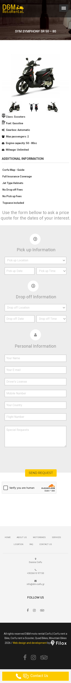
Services (56, 537)
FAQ (31, 544)
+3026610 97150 (35, 573)
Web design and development (30, 642)
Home (8, 537)
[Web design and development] (58, 642)
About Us (22, 537)
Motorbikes (39, 537)
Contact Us (45, 544)
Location (18, 544)
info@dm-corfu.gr (35, 584)
